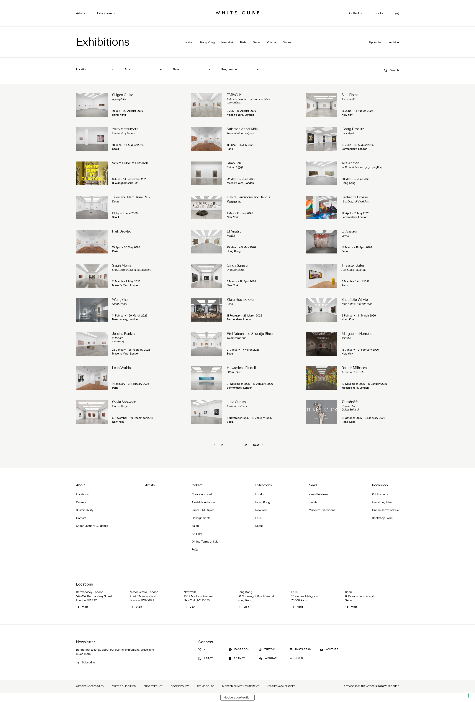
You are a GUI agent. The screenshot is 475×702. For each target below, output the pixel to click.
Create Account (202, 494)
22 (245, 445)
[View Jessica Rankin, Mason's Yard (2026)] (92, 344)
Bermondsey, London (354, 149)
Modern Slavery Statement (240, 686)
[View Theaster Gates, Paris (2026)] (321, 276)
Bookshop (380, 485)
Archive (394, 42)
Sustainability (84, 510)
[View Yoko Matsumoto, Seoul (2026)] (92, 139)
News (313, 485)
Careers (81, 502)
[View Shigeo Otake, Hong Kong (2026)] (92, 105)
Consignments (201, 518)
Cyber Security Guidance (92, 526)
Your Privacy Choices (281, 686)
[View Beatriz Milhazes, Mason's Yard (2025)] (321, 378)
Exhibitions (104, 13)
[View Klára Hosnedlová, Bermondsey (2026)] (206, 310)
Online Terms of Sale (205, 541)
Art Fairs (197, 534)
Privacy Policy (153, 686)
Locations (82, 494)
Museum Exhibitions (322, 510)
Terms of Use (205, 686)
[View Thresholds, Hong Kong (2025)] (321, 412)
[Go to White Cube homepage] (237, 13)
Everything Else (382, 502)
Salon (195, 526)
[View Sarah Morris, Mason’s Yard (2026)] (92, 276)
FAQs (195, 549)
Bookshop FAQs (382, 518)
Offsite (271, 42)
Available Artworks (203, 502)
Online (287, 42)
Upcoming (375, 42)
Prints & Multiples (203, 510)
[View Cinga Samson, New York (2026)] (206, 276)
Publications (380, 494)
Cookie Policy (180, 686)
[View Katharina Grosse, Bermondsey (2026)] (321, 207)
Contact (81, 518)
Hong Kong (207, 42)
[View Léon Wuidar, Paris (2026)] (92, 378)
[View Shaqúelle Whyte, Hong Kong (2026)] (321, 310)
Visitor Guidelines (124, 686)
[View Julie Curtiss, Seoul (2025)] (206, 412)
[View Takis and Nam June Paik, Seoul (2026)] (92, 207)
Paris (243, 42)
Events (313, 502)
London (188, 42)
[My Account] (397, 13)
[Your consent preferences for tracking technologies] (468, 695)
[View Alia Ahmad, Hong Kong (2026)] (321, 173)
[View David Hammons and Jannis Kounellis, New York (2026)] (206, 207)
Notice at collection (237, 697)
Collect (354, 13)
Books (378, 13)
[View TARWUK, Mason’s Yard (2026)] (206, 105)
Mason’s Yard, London (240, 115)
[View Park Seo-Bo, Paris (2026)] (92, 241)
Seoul (257, 42)
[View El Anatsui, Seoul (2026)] (321, 241)
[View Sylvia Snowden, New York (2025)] (92, 412)
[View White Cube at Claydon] (92, 173)
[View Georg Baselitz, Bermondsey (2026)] (321, 139)
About (80, 485)
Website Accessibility (90, 686)
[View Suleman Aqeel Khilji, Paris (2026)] (206, 139)
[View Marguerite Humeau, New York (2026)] (321, 344)
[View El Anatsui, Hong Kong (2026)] (206, 241)
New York (227, 42)
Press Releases (318, 494)
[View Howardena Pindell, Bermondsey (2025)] (206, 378)
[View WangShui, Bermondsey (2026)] (92, 310)
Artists (80, 13)
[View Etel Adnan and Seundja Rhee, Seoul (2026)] (206, 344)
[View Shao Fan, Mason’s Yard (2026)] (206, 173)
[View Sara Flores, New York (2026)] (321, 105)
